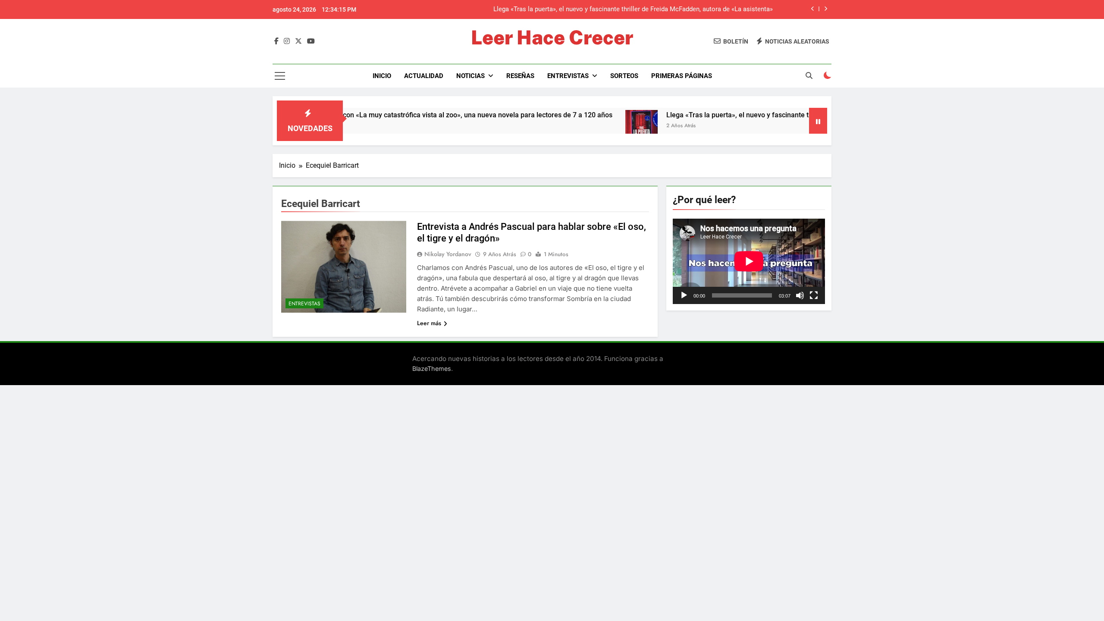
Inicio (382, 76)
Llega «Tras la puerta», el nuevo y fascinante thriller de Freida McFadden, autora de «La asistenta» (633, 9)
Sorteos (624, 76)
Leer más (429, 323)
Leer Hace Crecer (552, 37)
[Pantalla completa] (813, 295)
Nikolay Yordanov (447, 254)
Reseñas (520, 76)
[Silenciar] (800, 295)
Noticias (470, 76)
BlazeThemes (431, 368)
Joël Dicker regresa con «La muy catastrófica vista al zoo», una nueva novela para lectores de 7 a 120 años (420, 115)
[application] (749, 261)
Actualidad (423, 76)
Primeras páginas (681, 76)
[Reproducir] (684, 295)
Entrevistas (568, 76)
